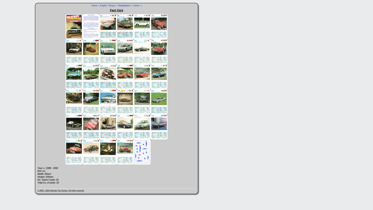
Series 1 (137, 5)
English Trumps (107, 5)
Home (94, 5)
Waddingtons (124, 5)
